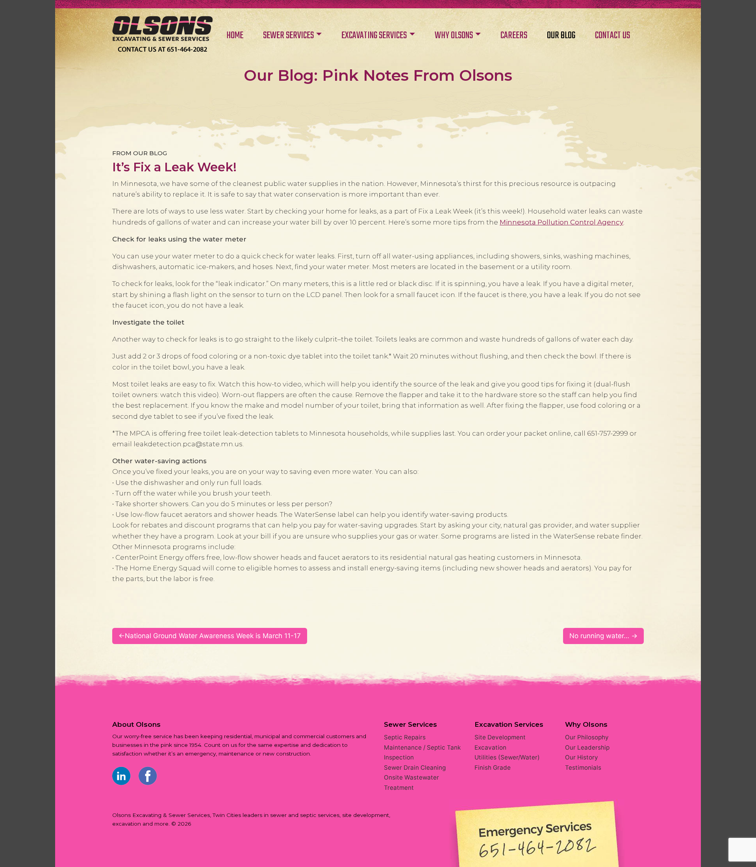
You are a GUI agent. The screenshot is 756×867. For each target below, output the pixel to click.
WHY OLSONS (454, 35)
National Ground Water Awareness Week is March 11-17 (213, 636)
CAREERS (513, 35)
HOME (234, 35)
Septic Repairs (405, 737)
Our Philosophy (587, 737)
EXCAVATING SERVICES (374, 35)
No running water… (599, 636)
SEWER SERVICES (288, 35)
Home (162, 34)
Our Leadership (587, 747)
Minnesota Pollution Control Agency (561, 222)
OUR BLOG (561, 35)
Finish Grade (492, 767)
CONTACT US (612, 35)
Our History (581, 757)
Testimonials (583, 767)
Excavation (490, 747)
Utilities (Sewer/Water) (507, 757)
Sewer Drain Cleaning (415, 767)
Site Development (500, 737)
